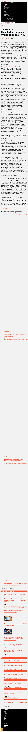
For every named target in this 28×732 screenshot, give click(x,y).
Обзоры (6, 4)
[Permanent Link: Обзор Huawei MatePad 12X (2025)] (13, 669)
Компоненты (4, 208)
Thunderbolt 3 (9, 67)
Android (6, 12)
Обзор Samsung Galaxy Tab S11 (12, 683)
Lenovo (6, 720)
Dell (5, 715)
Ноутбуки (6, 7)
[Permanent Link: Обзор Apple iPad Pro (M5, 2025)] (11, 660)
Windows (6, 14)
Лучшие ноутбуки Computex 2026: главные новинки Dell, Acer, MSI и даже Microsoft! (15, 600)
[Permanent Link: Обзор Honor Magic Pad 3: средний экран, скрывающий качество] (11, 698)
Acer (5, 711)
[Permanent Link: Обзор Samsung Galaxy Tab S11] (12, 678)
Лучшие (6, 9)
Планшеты (6, 8)
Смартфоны (10, 18)
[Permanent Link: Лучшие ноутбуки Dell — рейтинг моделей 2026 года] (15, 647)
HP (4, 719)
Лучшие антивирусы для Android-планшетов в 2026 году (13, 611)
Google (5, 456)
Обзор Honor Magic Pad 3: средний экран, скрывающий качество (15, 703)
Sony (5, 726)
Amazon (6, 709)
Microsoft (6, 331)
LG (4, 722)
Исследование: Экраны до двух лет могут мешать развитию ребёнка (15, 584)
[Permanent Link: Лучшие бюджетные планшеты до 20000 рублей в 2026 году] (8, 620)
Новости (11, 2)
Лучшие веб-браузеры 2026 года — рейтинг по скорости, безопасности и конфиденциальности (14, 639)
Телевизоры (10, 19)
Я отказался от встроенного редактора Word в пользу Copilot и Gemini (15, 460)
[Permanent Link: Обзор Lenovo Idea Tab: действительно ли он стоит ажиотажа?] (12, 687)
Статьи (5, 5)
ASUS (5, 713)
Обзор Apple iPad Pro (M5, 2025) (13, 665)
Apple (5, 712)
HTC (5, 718)
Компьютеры (10, 16)
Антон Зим (4, 38)
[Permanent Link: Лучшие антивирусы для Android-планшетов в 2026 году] (15, 607)
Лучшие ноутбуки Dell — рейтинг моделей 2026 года (13, 651)
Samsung (6, 725)
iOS (5, 11)
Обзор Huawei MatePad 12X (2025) (13, 674)
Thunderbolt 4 (18, 67)
